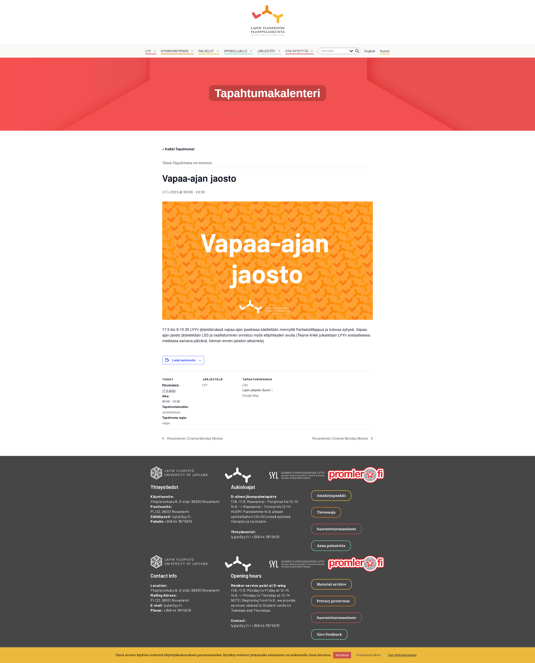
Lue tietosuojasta (402, 655)
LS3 (245, 385)
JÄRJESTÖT (266, 51)
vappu (166, 423)
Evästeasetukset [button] (368, 655)
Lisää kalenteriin (184, 360)
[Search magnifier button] (357, 51)
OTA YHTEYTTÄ (296, 51)
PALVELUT (206, 51)
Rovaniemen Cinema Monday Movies (194, 438)
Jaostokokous (171, 412)
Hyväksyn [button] (342, 655)
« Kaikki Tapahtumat (178, 149)
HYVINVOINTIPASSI (175, 51)
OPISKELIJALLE (235, 51)
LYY (148, 51)
